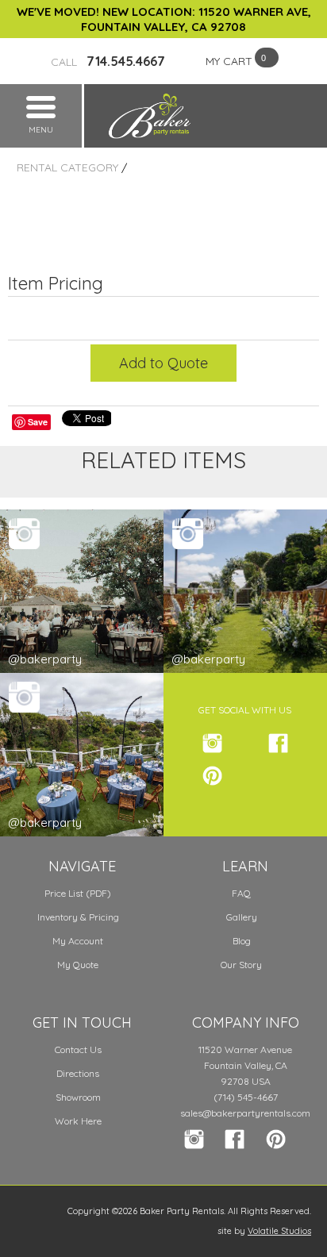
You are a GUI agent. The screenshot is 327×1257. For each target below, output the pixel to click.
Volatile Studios (279, 1230)
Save (38, 422)
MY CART (229, 61)
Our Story (241, 965)
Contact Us (78, 1049)
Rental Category (67, 167)
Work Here (78, 1121)
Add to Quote (163, 363)
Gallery (241, 917)
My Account (77, 941)
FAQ (241, 893)
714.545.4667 (108, 61)
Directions (77, 1073)
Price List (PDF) (77, 893)
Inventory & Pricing (78, 917)
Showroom (78, 1097)
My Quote (77, 965)
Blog (242, 941)
